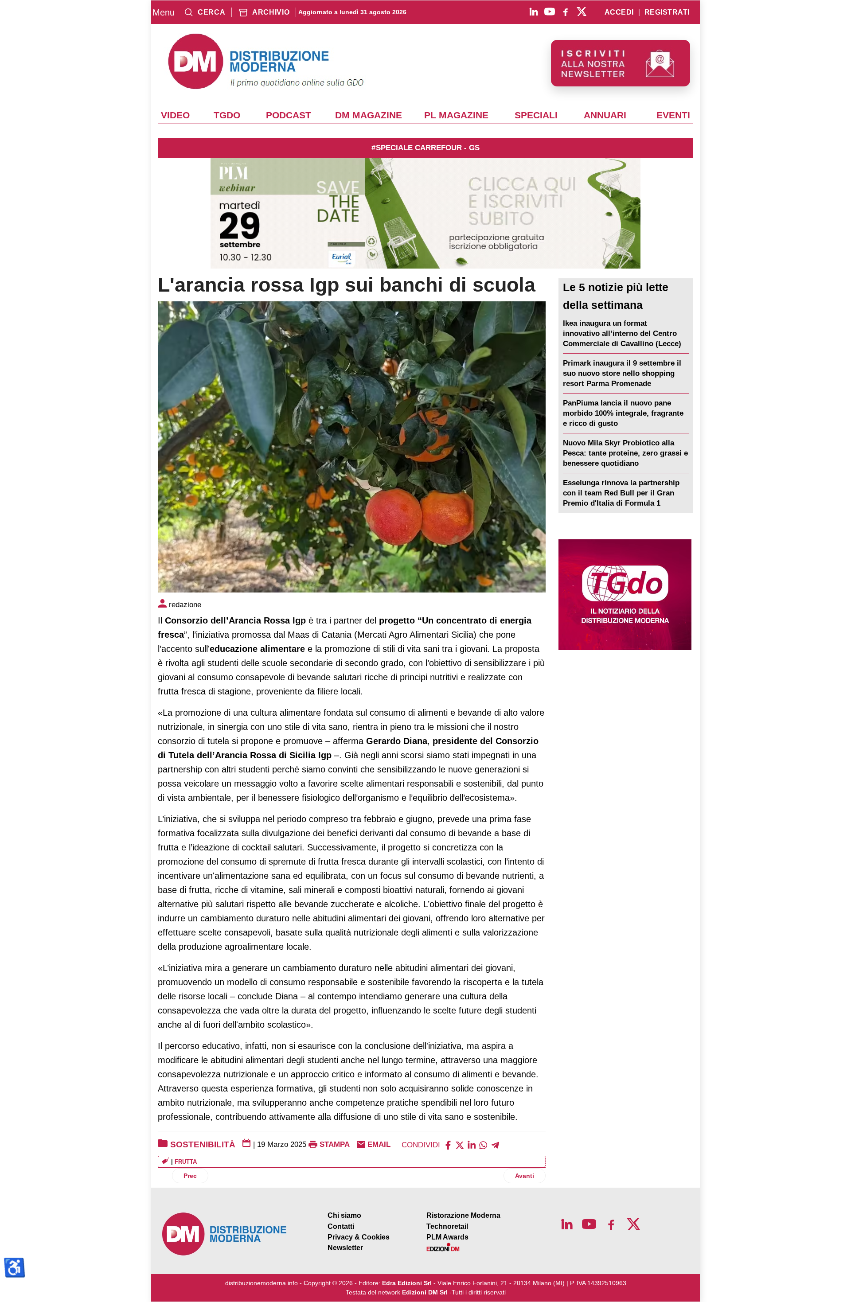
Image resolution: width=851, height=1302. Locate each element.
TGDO (227, 115)
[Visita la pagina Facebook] (565, 11)
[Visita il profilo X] (581, 11)
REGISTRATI (667, 12)
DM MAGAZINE (368, 115)
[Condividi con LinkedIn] (471, 1144)
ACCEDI (619, 12)
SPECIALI (536, 115)
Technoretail (447, 1226)
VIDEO (175, 115)
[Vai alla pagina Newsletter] (620, 63)
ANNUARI (605, 115)
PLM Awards (447, 1237)
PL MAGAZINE (456, 115)
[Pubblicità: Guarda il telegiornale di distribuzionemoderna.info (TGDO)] (624, 594)
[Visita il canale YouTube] (549, 11)
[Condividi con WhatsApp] (483, 1144)
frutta (186, 1161)
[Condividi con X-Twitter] (459, 1144)
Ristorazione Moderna (463, 1215)
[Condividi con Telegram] (495, 1144)
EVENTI (673, 115)
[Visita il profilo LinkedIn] (533, 11)
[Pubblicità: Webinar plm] (425, 213)
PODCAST (288, 115)
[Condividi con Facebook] (448, 1144)
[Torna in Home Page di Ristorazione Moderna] (224, 1234)
